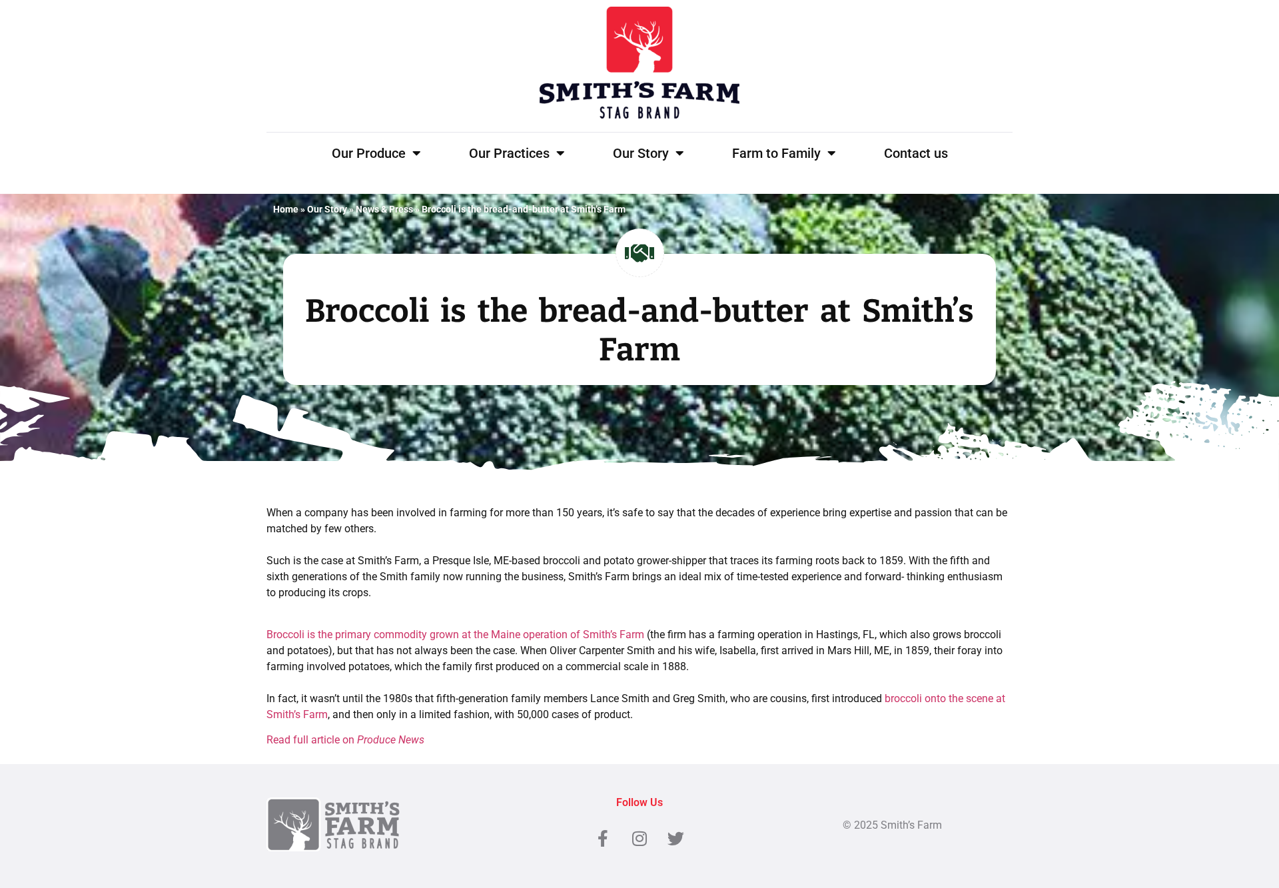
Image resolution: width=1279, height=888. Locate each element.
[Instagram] (639, 838)
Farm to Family (776, 153)
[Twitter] (676, 838)
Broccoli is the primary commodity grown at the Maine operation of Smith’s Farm (455, 634)
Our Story (641, 153)
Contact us (916, 153)
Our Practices (509, 153)
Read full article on (345, 739)
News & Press (384, 209)
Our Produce (369, 153)
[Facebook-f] (603, 838)
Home (285, 209)
